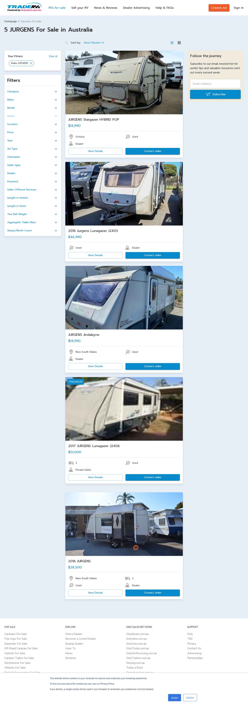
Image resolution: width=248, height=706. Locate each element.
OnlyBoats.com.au (137, 634)
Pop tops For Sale (15, 639)
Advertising (194, 653)
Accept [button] (174, 697)
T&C (190, 639)
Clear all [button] (53, 56)
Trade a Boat (134, 667)
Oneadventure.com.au (139, 672)
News (69, 653)
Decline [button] (190, 697)
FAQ (190, 634)
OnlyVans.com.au (136, 639)
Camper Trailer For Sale (19, 658)
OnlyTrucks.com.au (137, 648)
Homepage (10, 21)
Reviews (70, 658)
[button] (21, 63)
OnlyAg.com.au (135, 663)
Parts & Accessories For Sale (22, 672)
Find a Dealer (73, 634)
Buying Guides (74, 643)
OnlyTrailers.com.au (138, 658)
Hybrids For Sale (14, 653)
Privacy (191, 643)
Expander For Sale (15, 643)
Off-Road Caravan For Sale (21, 648)
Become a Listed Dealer (80, 639)
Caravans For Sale (15, 634)
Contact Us (194, 648)
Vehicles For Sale (15, 667)
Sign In (239, 8)
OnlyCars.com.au (136, 643)
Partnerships (195, 658)
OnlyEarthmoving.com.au (141, 653)
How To (70, 648)
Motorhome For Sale (17, 663)
